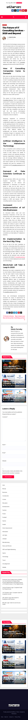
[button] (13, 17)
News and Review (6, 545)
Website (4, 460)
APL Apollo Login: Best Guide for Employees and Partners (13, 398)
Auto (3, 485)
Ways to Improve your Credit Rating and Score (19, 317)
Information (5, 531)
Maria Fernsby (12, 37)
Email (4, 452)
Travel (4, 560)
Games (4, 520)
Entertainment (5, 506)
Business (5, 379)
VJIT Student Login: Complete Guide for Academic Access (11, 664)
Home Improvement (7, 528)
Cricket (4, 499)
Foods (4, 513)
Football (4, 517)
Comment (5, 417)
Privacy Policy (17, 716)
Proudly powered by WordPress (9, 711)
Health (4, 524)
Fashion (4, 510)
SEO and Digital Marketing (9, 549)
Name (4, 444)
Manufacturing (6, 542)
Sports (4, 553)
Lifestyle (4, 538)
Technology (5, 556)
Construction (5, 495)
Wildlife (4, 567)
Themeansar (13, 713)
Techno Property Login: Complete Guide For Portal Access (14, 383)
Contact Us (11, 716)
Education (4, 503)
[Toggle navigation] (26, 17)
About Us (6, 716)
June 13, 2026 (8, 681)
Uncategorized (6, 563)
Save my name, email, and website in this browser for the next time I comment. (12, 472)
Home (2, 716)
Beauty (4, 488)
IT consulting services (19, 257)
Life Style (4, 535)
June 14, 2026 (8, 666)
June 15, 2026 (8, 651)
